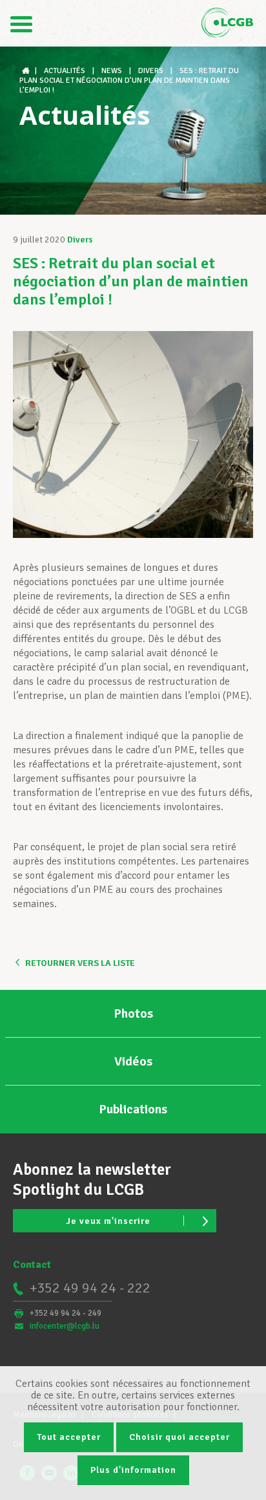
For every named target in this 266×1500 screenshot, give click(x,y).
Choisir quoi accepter (179, 1436)
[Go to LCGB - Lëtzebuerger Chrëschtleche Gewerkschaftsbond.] (27, 71)
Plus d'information (133, 1469)
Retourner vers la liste (80, 963)
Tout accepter (69, 1436)
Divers (80, 239)
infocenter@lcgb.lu (64, 1326)
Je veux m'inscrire (108, 1221)
